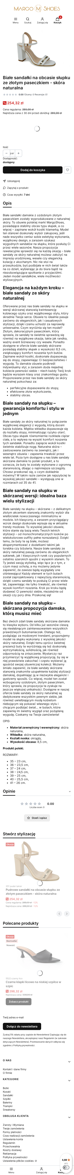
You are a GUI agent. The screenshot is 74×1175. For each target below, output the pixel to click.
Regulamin (9, 1142)
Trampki (7, 1106)
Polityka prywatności (15, 1157)
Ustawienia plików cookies (18, 1160)
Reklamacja (9, 1153)
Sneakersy (9, 1109)
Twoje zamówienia (13, 1128)
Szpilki (7, 1098)
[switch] (66, 1167)
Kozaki (7, 1091)
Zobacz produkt (18, 1001)
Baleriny (7, 1102)
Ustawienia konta (13, 1139)
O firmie (7, 1072)
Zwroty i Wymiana (13, 1124)
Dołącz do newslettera (22, 1026)
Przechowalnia (11, 1146)
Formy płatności (12, 1132)
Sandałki (8, 1095)
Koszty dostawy (12, 1149)
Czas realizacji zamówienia (18, 1135)
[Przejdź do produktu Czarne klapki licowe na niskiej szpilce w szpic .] (37, 954)
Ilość (5, 147)
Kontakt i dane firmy (14, 1069)
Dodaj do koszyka (32, 170)
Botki (6, 1088)
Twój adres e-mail (13, 1017)
